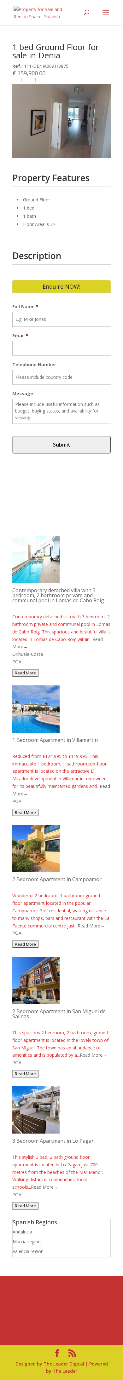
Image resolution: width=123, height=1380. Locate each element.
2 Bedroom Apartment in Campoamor (57, 879)
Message (22, 393)
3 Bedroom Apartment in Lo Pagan (53, 1140)
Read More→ (91, 926)
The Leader (65, 1371)
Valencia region (28, 1251)
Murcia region (27, 1241)
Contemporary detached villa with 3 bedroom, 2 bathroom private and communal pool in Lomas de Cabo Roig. (58, 595)
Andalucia (22, 1232)
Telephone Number (34, 364)
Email (20, 335)
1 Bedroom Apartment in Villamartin (55, 739)
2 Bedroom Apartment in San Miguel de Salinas (59, 1014)
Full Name (25, 306)
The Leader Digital (64, 1364)
